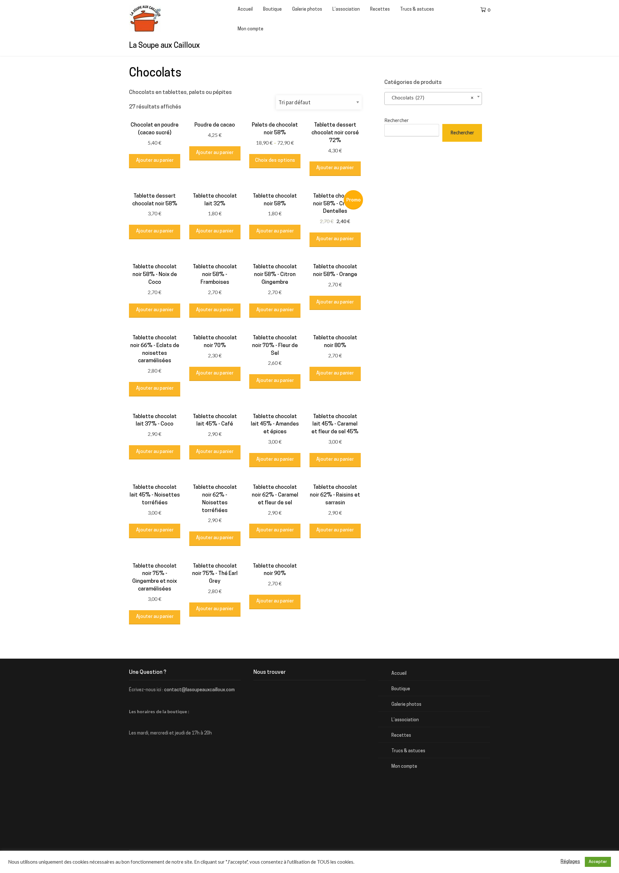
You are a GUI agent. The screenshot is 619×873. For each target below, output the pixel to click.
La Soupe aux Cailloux (164, 46)
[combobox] (433, 98)
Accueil (245, 9)
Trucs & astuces (417, 9)
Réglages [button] (570, 861)
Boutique (272, 9)
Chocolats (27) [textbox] (431, 97)
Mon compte (250, 29)
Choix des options (275, 160)
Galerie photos (307, 9)
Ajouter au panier (154, 160)
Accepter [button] (598, 862)
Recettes (380, 9)
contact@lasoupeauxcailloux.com (199, 690)
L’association (346, 9)
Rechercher (396, 120)
